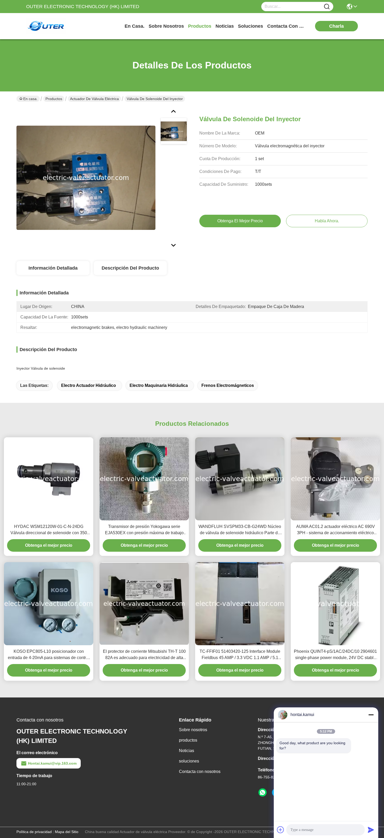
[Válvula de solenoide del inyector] (85, 177)
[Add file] (280, 829)
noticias (225, 26)
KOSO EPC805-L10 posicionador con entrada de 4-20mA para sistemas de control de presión (48, 655)
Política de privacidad (34, 832)
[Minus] (371, 715)
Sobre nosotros (193, 730)
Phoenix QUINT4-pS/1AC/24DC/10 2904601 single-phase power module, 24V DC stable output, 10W (335, 655)
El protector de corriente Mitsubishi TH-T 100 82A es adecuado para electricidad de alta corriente (144, 655)
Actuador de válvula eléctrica (94, 99)
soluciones (250, 26)
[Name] (327, 6)
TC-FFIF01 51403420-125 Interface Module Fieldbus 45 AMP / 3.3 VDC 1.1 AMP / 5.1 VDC (240, 655)
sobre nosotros (166, 26)
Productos (53, 99)
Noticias (186, 750)
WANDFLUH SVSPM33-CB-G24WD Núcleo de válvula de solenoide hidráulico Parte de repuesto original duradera (240, 530)
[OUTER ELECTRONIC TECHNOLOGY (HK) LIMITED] (55, 26)
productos (199, 26)
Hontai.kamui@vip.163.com (52, 763)
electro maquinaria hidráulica (159, 385)
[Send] (371, 829)
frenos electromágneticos (227, 385)
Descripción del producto (130, 268)
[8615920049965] (262, 792)
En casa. (134, 26)
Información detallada (53, 268)
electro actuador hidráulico (88, 385)
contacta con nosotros (286, 26)
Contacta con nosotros (199, 771)
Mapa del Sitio (66, 832)
